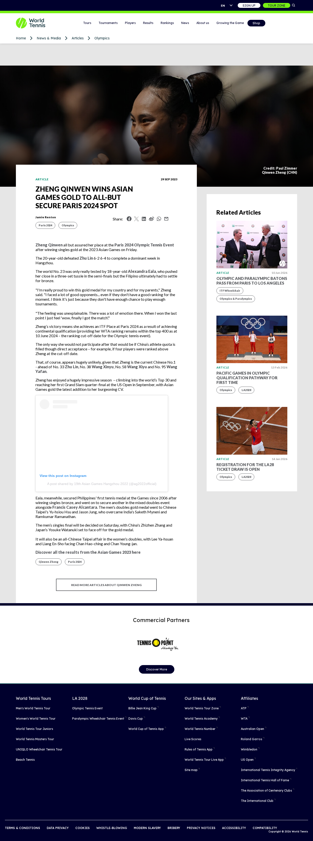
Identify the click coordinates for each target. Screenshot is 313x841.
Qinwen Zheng (48, 561)
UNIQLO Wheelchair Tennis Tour (39, 749)
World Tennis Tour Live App (204, 759)
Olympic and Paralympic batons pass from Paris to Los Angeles (251, 280)
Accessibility (234, 828)
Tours (87, 23)
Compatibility (265, 828)
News (185, 23)
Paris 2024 (45, 225)
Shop (256, 23)
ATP (243, 708)
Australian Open (252, 729)
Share (160, 220)
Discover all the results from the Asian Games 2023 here (88, 552)
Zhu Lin (86, 258)
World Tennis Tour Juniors (34, 729)
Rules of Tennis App (198, 749)
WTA (244, 718)
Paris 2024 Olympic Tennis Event (144, 244)
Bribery (174, 828)
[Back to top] (309, 832)
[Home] (36, 23)
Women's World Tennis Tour (36, 718)
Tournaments (108, 23)
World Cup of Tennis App (146, 729)
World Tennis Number (200, 729)
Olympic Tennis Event (87, 708)
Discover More (156, 669)
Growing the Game (230, 23)
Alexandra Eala (142, 271)
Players (130, 23)
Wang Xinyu (103, 366)
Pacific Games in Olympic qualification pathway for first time (247, 378)
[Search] (293, 5)
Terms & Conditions (22, 828)
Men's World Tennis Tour (33, 708)
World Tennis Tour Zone (202, 708)
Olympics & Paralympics (236, 298)
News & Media (49, 38)
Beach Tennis (25, 759)
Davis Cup (135, 718)
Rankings (167, 23)
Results (148, 23)
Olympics (102, 38)
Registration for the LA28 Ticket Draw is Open (245, 467)
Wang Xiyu (137, 366)
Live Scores (193, 739)
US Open (247, 759)
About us (202, 23)
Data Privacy (58, 828)
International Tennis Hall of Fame (265, 780)
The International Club (257, 801)
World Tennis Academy (201, 718)
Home (21, 38)
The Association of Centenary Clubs (266, 790)
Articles (78, 38)
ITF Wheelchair (230, 290)
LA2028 (246, 390)
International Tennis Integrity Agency (268, 770)
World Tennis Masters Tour (35, 739)
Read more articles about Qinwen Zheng (106, 585)
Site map (191, 770)
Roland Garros (251, 739)
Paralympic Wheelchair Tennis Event (98, 718)
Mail (166, 218)
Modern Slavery (147, 828)
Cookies (82, 828)
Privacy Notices (201, 828)
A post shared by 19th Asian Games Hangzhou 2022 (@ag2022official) (101, 484)
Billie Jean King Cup (142, 708)
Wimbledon (249, 749)
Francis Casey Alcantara (74, 507)
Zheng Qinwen (49, 244)
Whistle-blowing (111, 828)
